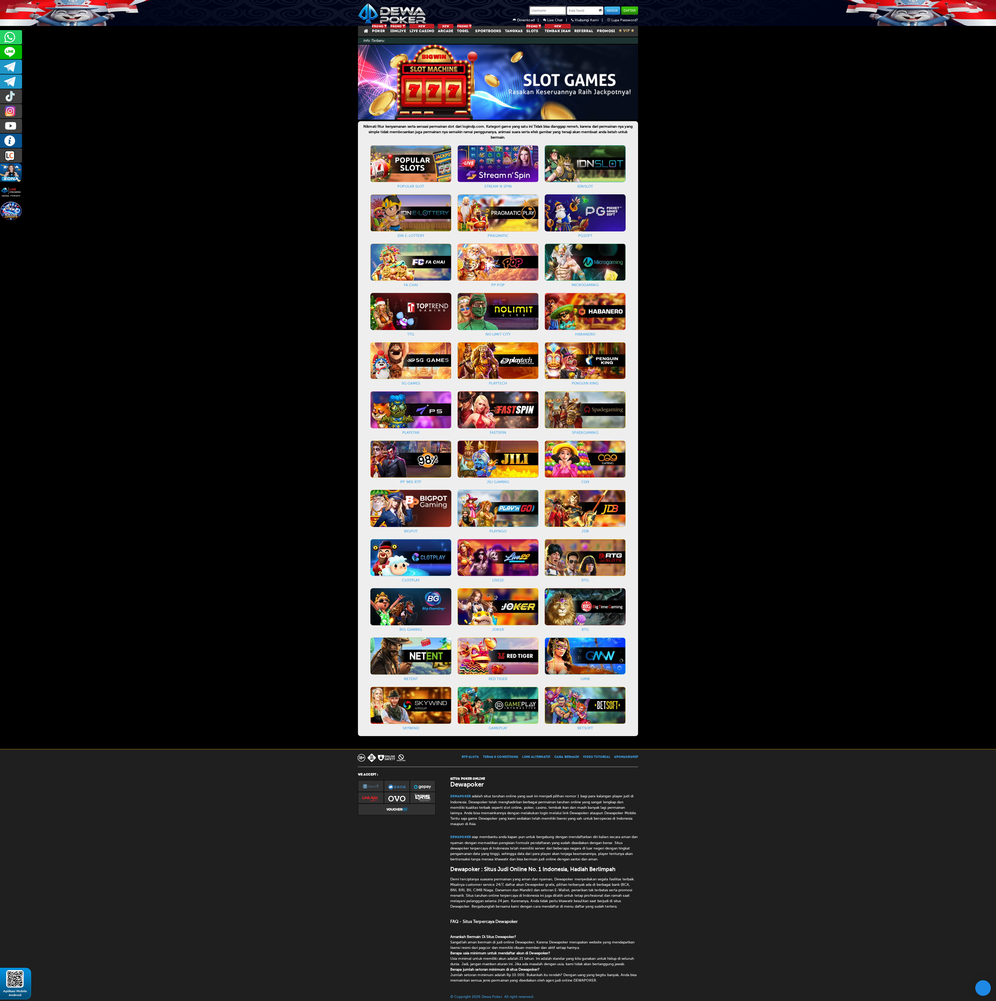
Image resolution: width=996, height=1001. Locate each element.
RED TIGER (498, 679)
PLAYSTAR (410, 433)
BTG (585, 630)
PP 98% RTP (410, 482)
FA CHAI (411, 285)
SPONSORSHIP (626, 757)
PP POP (498, 285)
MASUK (612, 10)
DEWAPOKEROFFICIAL (11, 126)
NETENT (411, 679)
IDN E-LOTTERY (410, 236)
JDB (585, 531)
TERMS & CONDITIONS (500, 757)
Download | (529, 20)
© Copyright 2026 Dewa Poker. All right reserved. (492, 997)
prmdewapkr (11, 96)
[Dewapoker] (393, 13)
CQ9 (585, 482)
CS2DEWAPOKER (11, 52)
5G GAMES (411, 383)
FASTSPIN (498, 433)
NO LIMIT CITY (498, 334)
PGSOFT (585, 236)
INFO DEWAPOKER (11, 141)
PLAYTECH (498, 383)
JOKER (498, 630)
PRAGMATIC (498, 236)
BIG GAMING (410, 630)
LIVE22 (498, 580)
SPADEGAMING (585, 433)
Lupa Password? (624, 20)
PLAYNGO (498, 531)
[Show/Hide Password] (600, 10)
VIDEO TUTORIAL (596, 757)
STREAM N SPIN (498, 186)
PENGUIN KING (585, 383)
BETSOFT (585, 728)
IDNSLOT (585, 186)
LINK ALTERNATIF (536, 757)
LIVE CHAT (11, 155)
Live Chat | (558, 20)
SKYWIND (411, 728)
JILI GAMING (498, 482)
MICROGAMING (585, 285)
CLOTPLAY (411, 580)
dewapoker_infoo (11, 67)
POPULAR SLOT (410, 186)
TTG (410, 334)
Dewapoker (460, 796)
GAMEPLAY (498, 728)
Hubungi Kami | (590, 20)
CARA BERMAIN (566, 757)
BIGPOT (411, 531)
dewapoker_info (11, 81)
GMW (585, 679)
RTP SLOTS (470, 757)
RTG (585, 580)
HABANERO (585, 334)
